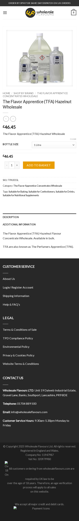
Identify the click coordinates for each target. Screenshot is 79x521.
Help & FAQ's (11, 304)
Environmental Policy (16, 346)
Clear (73, 139)
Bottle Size (11, 144)
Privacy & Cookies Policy (18, 355)
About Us (9, 278)
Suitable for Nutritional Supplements (21, 195)
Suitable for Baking (18, 191)
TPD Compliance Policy (18, 338)
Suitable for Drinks (65, 191)
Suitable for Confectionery (41, 191)
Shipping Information (16, 295)
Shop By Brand (24, 93)
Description (11, 217)
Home (6, 93)
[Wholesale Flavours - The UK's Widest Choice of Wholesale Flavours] (39, 12)
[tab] (39, 217)
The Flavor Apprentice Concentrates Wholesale (37, 185)
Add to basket (39, 165)
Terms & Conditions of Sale (20, 329)
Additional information (19, 224)
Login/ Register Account (18, 287)
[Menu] (5, 12)
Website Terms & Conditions (21, 363)
